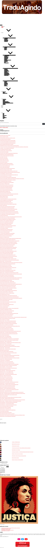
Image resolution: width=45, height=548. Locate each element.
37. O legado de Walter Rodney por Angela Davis (5, 181)
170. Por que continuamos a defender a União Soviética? (6, 351)
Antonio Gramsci (6, 57)
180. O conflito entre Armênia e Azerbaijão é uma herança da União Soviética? (9, 364)
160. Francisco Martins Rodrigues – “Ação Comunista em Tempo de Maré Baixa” (9, 338)
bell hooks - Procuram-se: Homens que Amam (17, 459)
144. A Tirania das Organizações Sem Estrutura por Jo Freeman (7, 318)
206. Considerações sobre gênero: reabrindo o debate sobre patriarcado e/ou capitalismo (10, 397)
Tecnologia (4, 104)
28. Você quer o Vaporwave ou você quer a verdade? (6, 169)
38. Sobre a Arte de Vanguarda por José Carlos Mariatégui (7, 182)
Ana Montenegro (6, 70)
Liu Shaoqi (5, 48)
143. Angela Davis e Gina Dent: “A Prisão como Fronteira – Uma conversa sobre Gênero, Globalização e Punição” (13, 317)
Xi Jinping (5, 49)
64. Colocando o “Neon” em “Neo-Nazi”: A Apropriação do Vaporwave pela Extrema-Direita (11, 216)
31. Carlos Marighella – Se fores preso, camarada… (6, 173)
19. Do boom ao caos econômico (4, 158)
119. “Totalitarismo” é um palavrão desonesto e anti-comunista (7, 286)
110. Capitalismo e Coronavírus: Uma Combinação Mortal (7, 275)
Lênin (5, 62)
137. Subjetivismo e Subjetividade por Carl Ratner (6, 309)
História (2, 105)
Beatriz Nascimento (6, 71)
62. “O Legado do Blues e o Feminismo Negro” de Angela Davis (7, 214)
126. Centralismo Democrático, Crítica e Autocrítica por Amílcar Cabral (8, 295)
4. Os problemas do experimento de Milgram (5, 139)
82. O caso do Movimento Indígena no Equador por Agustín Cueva (7, 239)
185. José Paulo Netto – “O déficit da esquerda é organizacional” (7, 370)
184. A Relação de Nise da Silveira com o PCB (5, 369)
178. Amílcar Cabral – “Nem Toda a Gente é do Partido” (6, 361)
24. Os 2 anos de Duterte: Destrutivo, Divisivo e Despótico (7, 164)
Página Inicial (3, 26)
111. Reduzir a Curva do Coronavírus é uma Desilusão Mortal (7, 276)
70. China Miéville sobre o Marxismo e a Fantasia (5, 224)
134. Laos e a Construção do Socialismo (4, 305)
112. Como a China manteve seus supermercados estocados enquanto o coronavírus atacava (11, 277)
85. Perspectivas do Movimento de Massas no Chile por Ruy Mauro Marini (8, 243)
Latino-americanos (5, 68)
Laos (3, 116)
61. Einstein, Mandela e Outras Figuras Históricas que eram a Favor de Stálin (9, 211)
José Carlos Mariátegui (7, 74)
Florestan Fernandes (6, 73)
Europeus (4, 55)
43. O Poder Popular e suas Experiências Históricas (6, 188)
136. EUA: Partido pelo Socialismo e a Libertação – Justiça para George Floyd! (9, 308)
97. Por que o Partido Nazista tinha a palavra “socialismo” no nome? (8, 258)
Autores (2, 32)
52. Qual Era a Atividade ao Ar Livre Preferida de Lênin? (6, 200)
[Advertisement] (22, 19)
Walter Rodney (6, 41)
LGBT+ (2, 107)
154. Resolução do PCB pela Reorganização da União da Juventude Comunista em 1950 (10, 331)
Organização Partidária (5, 101)
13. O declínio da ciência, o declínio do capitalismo (6, 150)
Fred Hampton (6, 83)
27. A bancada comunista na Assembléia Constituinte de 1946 (7, 168)
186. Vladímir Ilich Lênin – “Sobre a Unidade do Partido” (6, 371)
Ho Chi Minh (5, 47)
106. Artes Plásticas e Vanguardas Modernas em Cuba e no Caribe (7, 270)
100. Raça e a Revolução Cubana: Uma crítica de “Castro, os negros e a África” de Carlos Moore (11, 262)
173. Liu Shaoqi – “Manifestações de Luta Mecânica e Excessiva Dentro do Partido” (9, 355)
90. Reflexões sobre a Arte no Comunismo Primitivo (6, 249)
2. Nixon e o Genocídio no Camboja (4, 136)
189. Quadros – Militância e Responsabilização (5, 375)
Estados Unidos (5, 115)
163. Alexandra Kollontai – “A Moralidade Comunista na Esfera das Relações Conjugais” (10, 342)
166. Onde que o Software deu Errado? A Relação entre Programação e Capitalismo (10, 346)
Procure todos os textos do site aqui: (4, 122)
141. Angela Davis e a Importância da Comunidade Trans (6, 314)
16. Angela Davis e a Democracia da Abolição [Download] (6, 154)
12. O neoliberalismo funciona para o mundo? (5, 149)
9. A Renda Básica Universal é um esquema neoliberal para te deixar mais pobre (9, 145)
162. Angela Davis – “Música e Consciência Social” (6, 341)
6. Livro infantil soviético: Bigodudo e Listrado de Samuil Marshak (7, 141)
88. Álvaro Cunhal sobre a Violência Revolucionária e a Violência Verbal (8, 247)
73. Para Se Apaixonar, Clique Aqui (4, 228)
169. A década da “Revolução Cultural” (4, 350)
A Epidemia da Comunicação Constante (6, 528)
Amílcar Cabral (6, 38)
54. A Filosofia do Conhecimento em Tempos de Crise (6, 202)
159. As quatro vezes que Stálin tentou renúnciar (5, 337)
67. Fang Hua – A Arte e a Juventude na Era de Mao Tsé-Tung (7, 220)
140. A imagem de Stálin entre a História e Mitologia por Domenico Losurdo (9, 313)
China (3, 114)
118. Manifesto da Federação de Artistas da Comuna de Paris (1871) (8, 285)
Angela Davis (5, 81)
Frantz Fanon (5, 39)
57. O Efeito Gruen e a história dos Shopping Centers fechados (7, 206)
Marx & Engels (6, 61)
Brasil (3, 113)
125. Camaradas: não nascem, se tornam (5, 294)
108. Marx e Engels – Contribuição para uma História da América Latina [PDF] (9, 272)
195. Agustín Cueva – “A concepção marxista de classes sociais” (7, 383)
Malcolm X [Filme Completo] (15, 457)
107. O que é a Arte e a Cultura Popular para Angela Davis (6, 271)
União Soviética (5, 117)
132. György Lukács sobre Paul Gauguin (4, 303)
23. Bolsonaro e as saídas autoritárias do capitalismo (6, 163)
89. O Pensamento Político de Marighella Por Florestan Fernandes (8, 248)
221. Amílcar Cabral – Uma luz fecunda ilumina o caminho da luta (7, 416)
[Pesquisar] (43, 124)
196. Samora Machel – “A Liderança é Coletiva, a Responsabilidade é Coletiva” (9, 384)
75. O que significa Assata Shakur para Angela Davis (6, 230)
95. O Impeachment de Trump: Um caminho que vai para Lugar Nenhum (8, 256)
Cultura (2, 91)
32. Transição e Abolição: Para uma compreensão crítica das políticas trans (9, 174)
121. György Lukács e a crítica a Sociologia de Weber (6, 289)
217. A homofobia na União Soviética (4, 411)
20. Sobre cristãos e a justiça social (4, 159)
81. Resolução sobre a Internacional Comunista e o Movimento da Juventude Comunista (10, 238)
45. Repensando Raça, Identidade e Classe (5, 191)
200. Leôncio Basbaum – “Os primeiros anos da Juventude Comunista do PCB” (9, 389)
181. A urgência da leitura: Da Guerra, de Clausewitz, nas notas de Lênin (8, 365)
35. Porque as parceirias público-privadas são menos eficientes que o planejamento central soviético (12, 178)
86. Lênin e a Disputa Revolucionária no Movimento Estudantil (7, 244)
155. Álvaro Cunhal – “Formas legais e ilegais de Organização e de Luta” (8, 332)
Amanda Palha (6, 69)
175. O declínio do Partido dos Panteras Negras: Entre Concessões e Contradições (9, 357)
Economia (4, 100)
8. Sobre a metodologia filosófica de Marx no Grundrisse (6, 144)
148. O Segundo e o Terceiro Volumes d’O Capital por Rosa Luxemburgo (8, 323)
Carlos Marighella (6, 72)
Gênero (2, 106)
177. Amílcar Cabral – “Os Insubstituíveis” (5, 360)
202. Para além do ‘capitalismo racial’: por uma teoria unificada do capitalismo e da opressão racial (11, 392)
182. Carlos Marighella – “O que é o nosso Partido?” (6, 366)
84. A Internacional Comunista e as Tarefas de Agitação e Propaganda (8, 242)
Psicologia (4, 103)
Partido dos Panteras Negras (6, 102)
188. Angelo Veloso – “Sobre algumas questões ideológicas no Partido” (8, 374)
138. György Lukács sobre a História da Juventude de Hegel (7, 310)
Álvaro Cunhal (6, 56)
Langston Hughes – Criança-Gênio (5, 530)
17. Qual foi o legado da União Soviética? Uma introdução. (7, 155)
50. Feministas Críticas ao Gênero (4, 197)
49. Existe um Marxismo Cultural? (4, 196)
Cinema (4, 92)
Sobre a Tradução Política (4, 127)
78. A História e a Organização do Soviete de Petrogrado (6, 234)
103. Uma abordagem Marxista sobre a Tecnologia (6, 266)
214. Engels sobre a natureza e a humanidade (5, 407)
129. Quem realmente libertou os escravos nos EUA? (6, 299)
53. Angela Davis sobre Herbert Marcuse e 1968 (5, 201)
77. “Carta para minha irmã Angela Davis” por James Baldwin (7, 233)
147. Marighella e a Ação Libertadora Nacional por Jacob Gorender (8, 322)
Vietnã (3, 118)
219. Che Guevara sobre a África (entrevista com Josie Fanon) (7, 413)
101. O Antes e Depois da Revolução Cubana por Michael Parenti (7, 263)
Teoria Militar (4, 99)
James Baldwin (6, 84)
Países (2, 112)
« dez (0, 473)
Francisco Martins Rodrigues (7, 60)
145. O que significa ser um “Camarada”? (5, 319)
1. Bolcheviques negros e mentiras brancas (5, 135)
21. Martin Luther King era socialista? (4, 160)
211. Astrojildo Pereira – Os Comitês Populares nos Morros (7, 403)
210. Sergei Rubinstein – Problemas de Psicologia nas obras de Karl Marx (8, 402)
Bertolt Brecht (6, 58)
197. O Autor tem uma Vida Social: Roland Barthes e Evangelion (7, 385)
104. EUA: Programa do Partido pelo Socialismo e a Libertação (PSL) (8, 267)
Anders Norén (2, 547)
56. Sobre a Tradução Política (3, 205)
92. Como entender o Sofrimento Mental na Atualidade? (6, 252)
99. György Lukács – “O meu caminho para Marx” (5, 261)
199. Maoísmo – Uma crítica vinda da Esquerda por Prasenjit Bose (7, 388)
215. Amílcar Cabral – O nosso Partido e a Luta (5, 408)
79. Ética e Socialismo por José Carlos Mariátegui (6, 235)
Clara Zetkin (5, 59)
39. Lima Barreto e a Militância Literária (4, 183)
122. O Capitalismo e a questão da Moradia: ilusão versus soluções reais (8, 290)
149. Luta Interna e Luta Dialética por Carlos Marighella (6, 324)
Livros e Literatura (5, 93)
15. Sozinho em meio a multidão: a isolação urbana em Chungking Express (9, 153)
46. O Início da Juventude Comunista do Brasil (5, 192)
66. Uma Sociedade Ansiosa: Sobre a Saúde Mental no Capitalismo (8, 219)
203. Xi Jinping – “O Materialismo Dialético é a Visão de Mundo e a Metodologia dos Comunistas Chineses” (12, 393)
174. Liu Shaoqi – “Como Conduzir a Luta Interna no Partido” (7, 356)
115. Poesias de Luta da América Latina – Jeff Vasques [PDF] (7, 281)
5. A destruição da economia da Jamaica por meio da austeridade (7, 140)
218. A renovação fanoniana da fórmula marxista (6, 412)
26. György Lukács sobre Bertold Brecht (4, 167)
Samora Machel (6, 40)
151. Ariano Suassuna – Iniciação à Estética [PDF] (6, 327)
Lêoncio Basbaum (6, 75)
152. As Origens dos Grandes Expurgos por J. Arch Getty (6, 328)
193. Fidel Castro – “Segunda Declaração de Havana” (6, 380)
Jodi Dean (5, 85)
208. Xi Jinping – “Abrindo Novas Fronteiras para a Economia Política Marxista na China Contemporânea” (12, 399)
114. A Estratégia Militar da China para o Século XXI (6, 280)
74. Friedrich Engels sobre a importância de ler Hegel (6, 229)
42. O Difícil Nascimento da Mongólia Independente (6, 187)
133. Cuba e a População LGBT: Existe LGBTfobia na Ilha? (7, 304)
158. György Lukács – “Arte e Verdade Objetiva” (5, 336)
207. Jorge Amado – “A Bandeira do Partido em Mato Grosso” (7, 398)
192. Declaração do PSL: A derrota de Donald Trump (6, 379)
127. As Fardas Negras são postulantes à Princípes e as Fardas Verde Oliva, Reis (9, 296)
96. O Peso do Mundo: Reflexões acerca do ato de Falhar (6, 257)
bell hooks (5, 82)
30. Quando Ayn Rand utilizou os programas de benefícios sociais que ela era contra (10, 172)
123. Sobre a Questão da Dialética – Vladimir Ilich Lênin (6, 291)
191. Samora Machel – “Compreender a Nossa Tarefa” (6, 378)
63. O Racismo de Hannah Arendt (4, 215)
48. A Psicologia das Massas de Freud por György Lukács (6, 195)
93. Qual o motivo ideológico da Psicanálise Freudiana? (6, 253)
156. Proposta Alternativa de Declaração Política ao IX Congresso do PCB (8, 333)
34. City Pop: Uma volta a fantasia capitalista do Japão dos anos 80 (8, 177)
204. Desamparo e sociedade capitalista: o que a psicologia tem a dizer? (8, 394)
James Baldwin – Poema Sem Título (5, 529)
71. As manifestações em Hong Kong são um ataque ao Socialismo (8, 225)
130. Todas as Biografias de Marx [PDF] (4, 300)
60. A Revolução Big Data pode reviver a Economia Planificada (7, 210)
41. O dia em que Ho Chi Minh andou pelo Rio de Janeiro (6, 186)
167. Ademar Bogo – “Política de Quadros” (5, 347)
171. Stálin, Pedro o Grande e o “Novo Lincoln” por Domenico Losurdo (8, 352)
